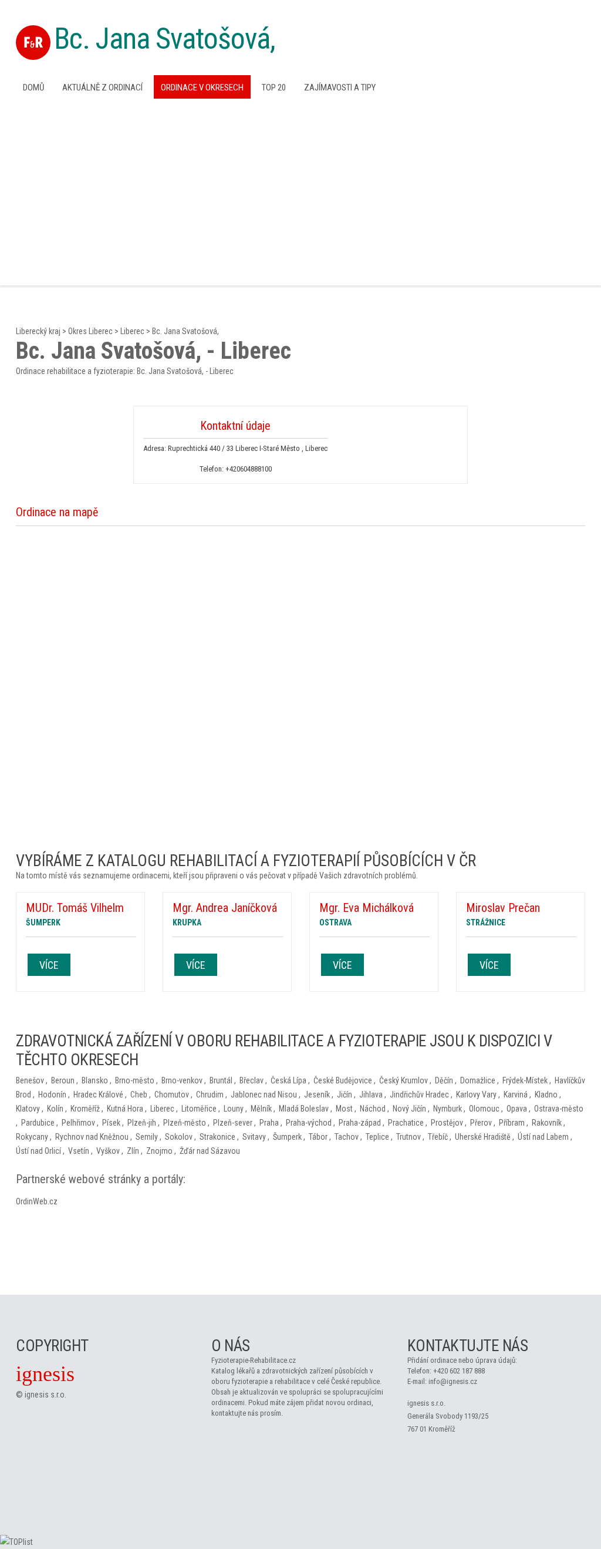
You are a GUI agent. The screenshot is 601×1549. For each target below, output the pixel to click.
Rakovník (547, 1122)
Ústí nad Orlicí (38, 1151)
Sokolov (179, 1136)
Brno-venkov (181, 1080)
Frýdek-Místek (525, 1080)
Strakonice (217, 1136)
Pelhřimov (78, 1122)
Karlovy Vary (476, 1094)
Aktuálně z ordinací (102, 87)
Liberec (132, 331)
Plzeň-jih (141, 1122)
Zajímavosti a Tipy (340, 87)
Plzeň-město (184, 1122)
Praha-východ (309, 1122)
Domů (33, 87)
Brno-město (134, 1080)
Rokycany (32, 1136)
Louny (234, 1108)
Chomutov (171, 1094)
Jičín (344, 1094)
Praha (269, 1122)
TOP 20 (274, 87)
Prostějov (447, 1122)
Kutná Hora (125, 1108)
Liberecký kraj (38, 331)
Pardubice (38, 1122)
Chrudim (210, 1094)
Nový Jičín (409, 1108)
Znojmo (159, 1151)
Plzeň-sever (232, 1122)
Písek (111, 1122)
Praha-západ (360, 1122)
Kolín (55, 1108)
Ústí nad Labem (543, 1136)
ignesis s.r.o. (45, 1394)
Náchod (373, 1108)
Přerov (481, 1122)
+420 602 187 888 (459, 1370)
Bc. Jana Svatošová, (164, 39)
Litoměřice (199, 1108)
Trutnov (408, 1136)
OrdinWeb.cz (37, 1201)
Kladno (546, 1094)
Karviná (516, 1094)
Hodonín (52, 1094)
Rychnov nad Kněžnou (92, 1136)
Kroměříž (85, 1108)
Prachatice (406, 1122)
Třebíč (438, 1136)
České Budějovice (342, 1080)
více (49, 965)
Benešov (30, 1080)
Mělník (261, 1108)
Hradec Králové (98, 1094)
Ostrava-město (558, 1108)
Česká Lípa (288, 1080)
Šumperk (287, 1136)
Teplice (377, 1136)
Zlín (133, 1151)
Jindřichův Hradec (419, 1094)
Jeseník (317, 1094)
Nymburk (447, 1108)
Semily (147, 1136)
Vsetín (78, 1151)
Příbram (512, 1122)
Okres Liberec (90, 331)
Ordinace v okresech (202, 87)
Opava (517, 1108)
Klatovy (28, 1108)
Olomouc (484, 1108)
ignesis (45, 1374)
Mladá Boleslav (304, 1108)
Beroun (63, 1080)
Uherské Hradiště (483, 1136)
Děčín (444, 1080)
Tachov (347, 1136)
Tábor (318, 1136)
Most (344, 1108)
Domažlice (477, 1080)
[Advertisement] (300, 191)
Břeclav (251, 1080)
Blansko (95, 1080)
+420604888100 (248, 468)
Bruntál (221, 1080)
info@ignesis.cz (452, 1381)
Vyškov (108, 1151)
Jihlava (371, 1094)
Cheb (138, 1094)
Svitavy (254, 1136)
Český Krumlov (403, 1080)
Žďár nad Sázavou (210, 1151)
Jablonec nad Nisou (264, 1094)
